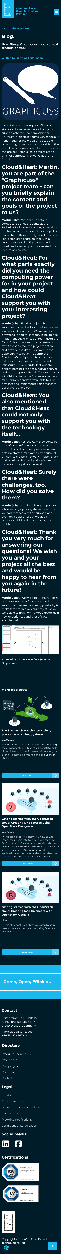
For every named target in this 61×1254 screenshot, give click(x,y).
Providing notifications (17, 1119)
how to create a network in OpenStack (32, 456)
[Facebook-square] (18, 1144)
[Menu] (56, 12)
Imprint (7, 1095)
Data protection (12, 1101)
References (9, 1060)
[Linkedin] (5, 1144)
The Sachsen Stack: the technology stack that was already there (28, 736)
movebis (44, 144)
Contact (7, 1078)
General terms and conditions (22, 1107)
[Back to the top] (52, 1246)
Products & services (15, 1054)
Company (8, 1066)
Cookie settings (12, 1113)
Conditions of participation (19, 1125)
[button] (6, 1248)
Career (6, 1072)
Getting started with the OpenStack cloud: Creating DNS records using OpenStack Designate (27, 824)
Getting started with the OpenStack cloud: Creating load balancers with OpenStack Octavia (30, 913)
